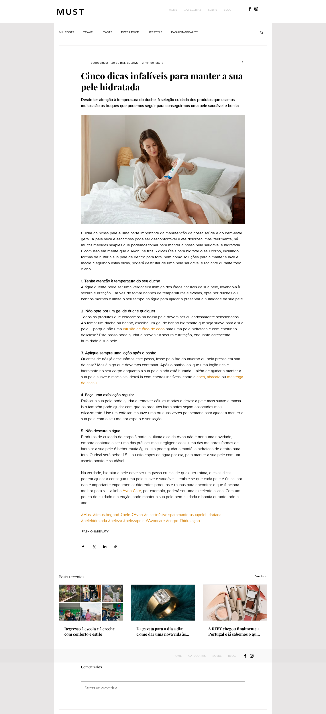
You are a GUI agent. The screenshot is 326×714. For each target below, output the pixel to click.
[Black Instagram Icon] (256, 8)
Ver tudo (261, 576)
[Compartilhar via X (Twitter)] (94, 546)
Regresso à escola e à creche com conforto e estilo (89, 631)
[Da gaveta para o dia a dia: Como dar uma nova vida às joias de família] (163, 603)
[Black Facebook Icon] (249, 8)
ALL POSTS (66, 32)
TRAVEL (88, 32)
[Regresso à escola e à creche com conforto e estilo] (91, 603)
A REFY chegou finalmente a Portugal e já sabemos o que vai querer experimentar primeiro (233, 631)
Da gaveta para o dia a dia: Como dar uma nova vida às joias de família (161, 631)
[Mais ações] (242, 62)
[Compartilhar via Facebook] (83, 546)
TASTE (107, 32)
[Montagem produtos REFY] (235, 603)
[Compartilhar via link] (116, 546)
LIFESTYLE (155, 32)
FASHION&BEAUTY (184, 32)
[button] (193, 9)
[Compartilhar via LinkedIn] (105, 546)
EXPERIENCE (130, 32)
